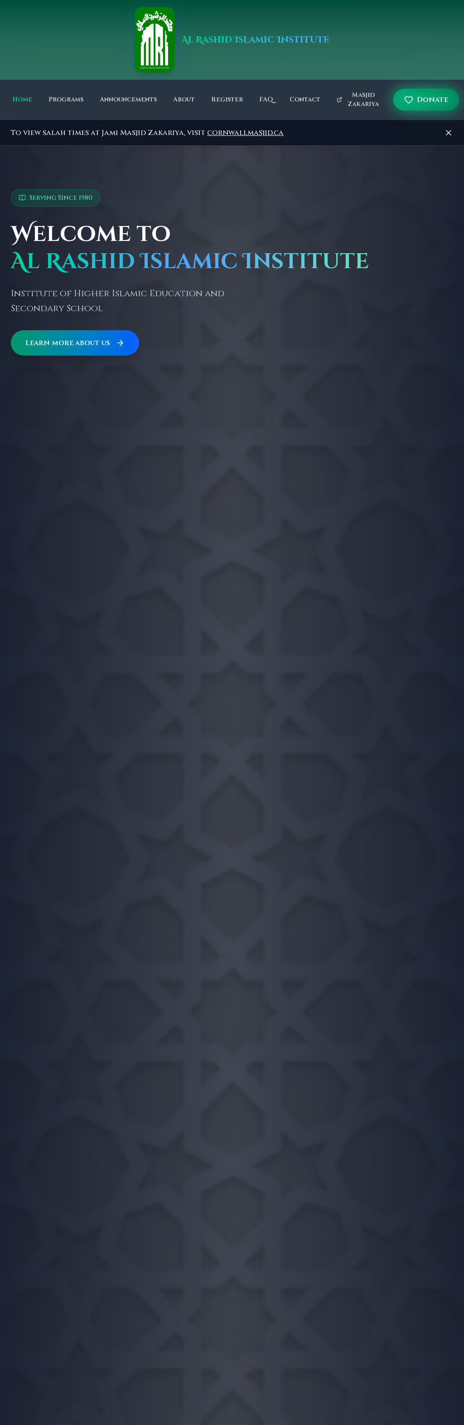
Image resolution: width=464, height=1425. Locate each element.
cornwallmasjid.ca (245, 133)
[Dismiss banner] (448, 132)
